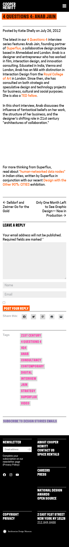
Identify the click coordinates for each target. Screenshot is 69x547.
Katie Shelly (26, 31)
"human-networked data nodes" (42, 172)
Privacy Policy (11, 465)
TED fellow (29, 96)
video (25, 403)
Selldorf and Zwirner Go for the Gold (16, 207)
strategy (28, 391)
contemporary (32, 366)
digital (26, 373)
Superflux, (14, 48)
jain (24, 385)
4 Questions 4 (37, 40)
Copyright (11, 515)
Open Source (46, 499)
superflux (29, 397)
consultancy (31, 360)
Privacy (9, 519)
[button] (64, 6)
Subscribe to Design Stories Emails (30, 421)
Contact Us (45, 450)
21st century (31, 336)
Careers (43, 471)
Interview (28, 379)
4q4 (23, 348)
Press (41, 475)
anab (25, 354)
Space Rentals (48, 454)
